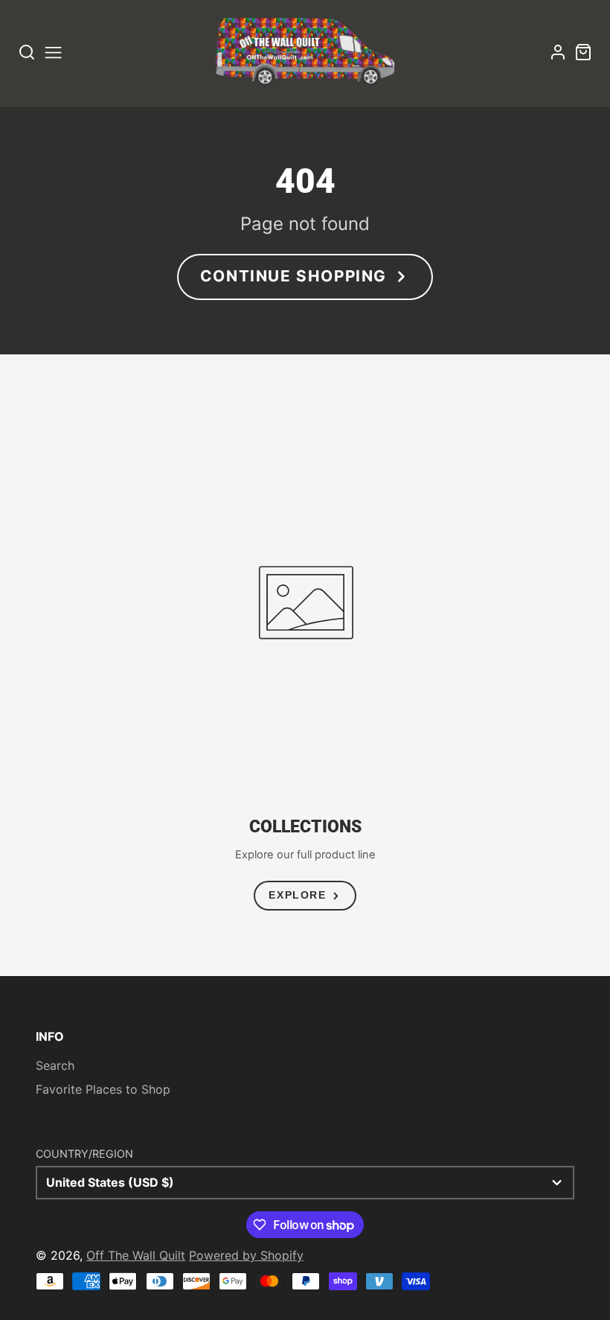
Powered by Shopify (246, 1255)
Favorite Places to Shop (103, 1089)
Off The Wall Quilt (135, 1255)
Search (55, 1065)
